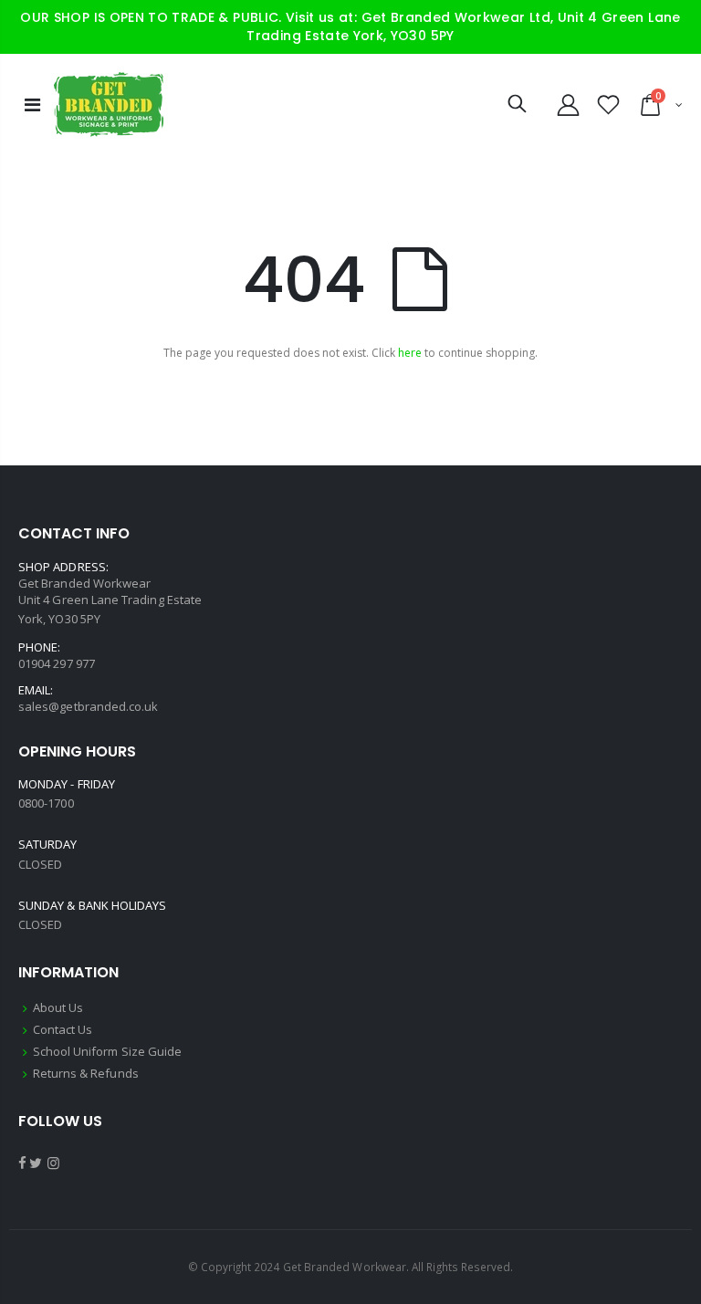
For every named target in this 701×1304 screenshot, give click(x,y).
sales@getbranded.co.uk (88, 706)
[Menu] (32, 104)
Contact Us (63, 1029)
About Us (58, 1007)
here (410, 352)
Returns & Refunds (86, 1073)
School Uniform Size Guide (108, 1051)
